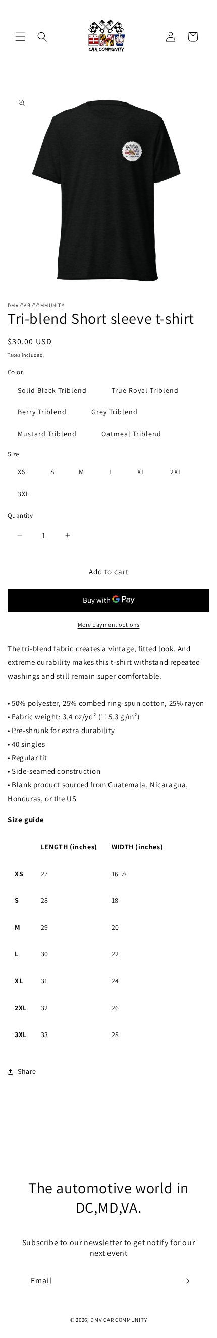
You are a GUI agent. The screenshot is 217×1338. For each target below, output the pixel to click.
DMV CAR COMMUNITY (118, 1319)
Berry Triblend (42, 411)
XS (22, 471)
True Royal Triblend (145, 390)
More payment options (109, 624)
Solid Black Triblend (52, 390)
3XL (24, 493)
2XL (176, 471)
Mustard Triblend (47, 433)
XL (141, 471)
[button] (20, 37)
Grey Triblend (114, 411)
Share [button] (27, 1071)
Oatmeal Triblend (131, 433)
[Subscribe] (185, 1281)
